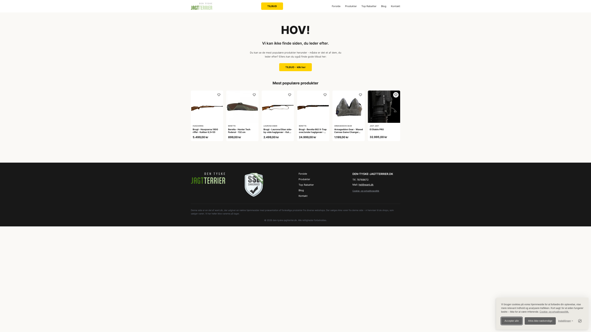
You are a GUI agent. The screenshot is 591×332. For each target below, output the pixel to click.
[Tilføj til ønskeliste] (219, 95)
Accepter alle (512, 321)
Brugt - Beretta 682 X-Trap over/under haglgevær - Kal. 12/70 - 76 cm (313, 132)
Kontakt (395, 6)
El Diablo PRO (377, 129)
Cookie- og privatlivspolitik (365, 191)
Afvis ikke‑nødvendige (540, 321)
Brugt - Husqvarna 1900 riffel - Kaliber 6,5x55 (205, 130)
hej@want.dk (366, 184)
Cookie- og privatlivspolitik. (554, 311)
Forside (336, 6)
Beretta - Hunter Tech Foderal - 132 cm (239, 130)
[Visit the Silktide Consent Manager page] (580, 321)
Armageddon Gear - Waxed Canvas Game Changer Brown (348, 132)
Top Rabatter (368, 6)
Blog (383, 6)
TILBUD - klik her (295, 67)
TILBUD (272, 6)
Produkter (351, 6)
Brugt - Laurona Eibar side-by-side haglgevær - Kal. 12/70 (277, 132)
